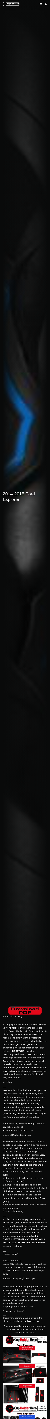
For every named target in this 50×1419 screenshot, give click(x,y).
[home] (11, 4)
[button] (41, 4)
